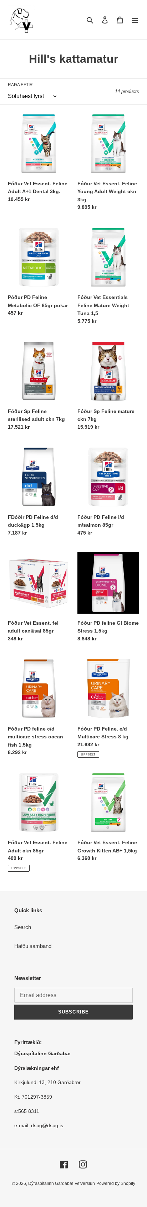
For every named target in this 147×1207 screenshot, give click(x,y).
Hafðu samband (32, 946)
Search (22, 927)
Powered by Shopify (115, 1183)
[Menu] (134, 19)
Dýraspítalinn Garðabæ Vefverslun (61, 1183)
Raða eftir (20, 84)
